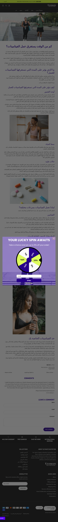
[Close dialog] (54, 238)
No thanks (29, 283)
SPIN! (29, 281)
